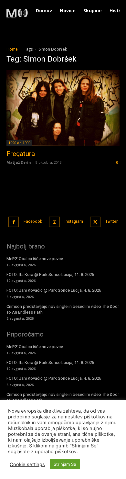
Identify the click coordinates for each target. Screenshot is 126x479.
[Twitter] (95, 222)
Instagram (74, 221)
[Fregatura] (63, 108)
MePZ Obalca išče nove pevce (34, 259)
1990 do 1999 (19, 143)
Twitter (111, 221)
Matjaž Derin (18, 162)
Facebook (33, 221)
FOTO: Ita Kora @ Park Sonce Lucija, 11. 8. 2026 (50, 274)
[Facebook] (13, 222)
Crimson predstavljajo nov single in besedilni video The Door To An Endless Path (62, 309)
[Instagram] (54, 222)
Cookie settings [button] (27, 464)
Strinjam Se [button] (65, 464)
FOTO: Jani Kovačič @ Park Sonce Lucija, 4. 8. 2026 (53, 290)
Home (12, 49)
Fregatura (20, 154)
